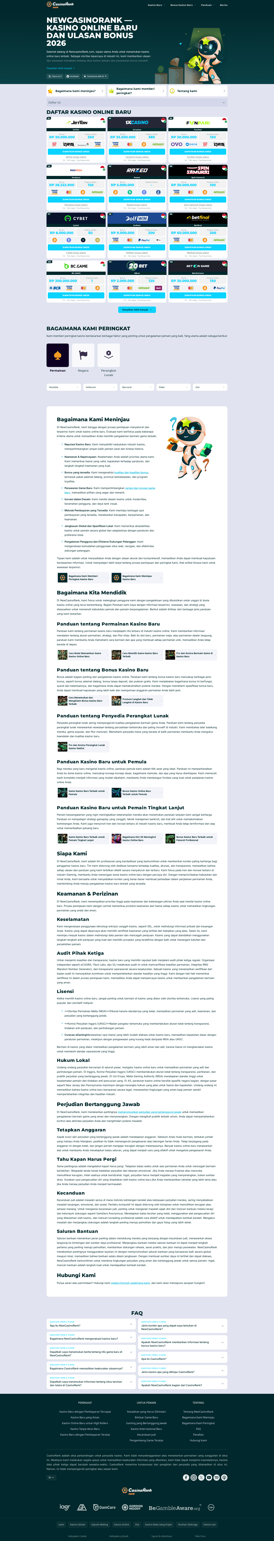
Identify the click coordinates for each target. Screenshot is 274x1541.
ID (50, 1477)
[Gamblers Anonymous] (82, 1507)
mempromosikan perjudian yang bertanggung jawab (149, 1112)
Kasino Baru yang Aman (85, 1417)
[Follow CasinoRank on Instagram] (194, 1477)
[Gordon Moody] (132, 1507)
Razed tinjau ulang (137, 204)
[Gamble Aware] (175, 1507)
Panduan (206, 5)
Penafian (198, 1434)
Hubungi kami (198, 1440)
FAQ (198, 1429)
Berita (223, 5)
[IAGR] (65, 1507)
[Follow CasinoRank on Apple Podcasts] (224, 1477)
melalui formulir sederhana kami (130, 1283)
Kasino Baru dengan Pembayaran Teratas (85, 1434)
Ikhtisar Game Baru (146, 1417)
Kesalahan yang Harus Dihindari (146, 1411)
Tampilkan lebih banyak (135, 309)
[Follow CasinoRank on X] (201, 1477)
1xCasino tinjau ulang (137, 156)
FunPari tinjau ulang (198, 156)
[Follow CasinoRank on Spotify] (216, 1477)
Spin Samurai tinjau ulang (198, 204)
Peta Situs (200, 1536)
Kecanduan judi (146, 1434)
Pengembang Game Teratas (146, 1440)
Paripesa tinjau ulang (76, 204)
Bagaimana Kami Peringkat (198, 1423)
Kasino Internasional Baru (146, 1429)
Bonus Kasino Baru (181, 5)
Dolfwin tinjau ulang (137, 252)
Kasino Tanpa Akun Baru (85, 1429)
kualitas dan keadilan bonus (131, 472)
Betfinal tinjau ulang (198, 252)
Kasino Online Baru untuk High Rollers (85, 1423)
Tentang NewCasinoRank (198, 1411)
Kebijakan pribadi (118, 1536)
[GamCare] (104, 1507)
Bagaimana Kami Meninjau (198, 1417)
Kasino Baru (155, 5)
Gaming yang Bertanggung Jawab (146, 1423)
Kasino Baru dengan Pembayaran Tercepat (85, 1411)
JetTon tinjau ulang (76, 156)
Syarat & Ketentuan (161, 1536)
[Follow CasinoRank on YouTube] (209, 1477)
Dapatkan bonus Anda (76, 151)
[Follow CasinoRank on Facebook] (186, 1477)
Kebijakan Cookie (77, 1536)
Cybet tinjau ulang (76, 252)
